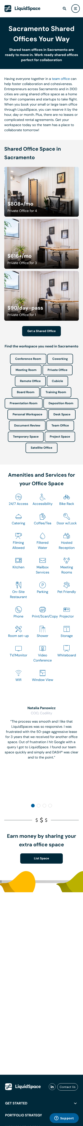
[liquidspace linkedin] (52, 1087)
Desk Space (61, 414)
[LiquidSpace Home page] (22, 8)
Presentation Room (23, 403)
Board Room (25, 392)
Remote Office (30, 381)
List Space (41, 858)
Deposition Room (61, 403)
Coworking (60, 359)
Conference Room (28, 359)
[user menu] (75, 8)
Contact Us (68, 1087)
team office (61, 78)
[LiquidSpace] (23, 1086)
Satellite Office (41, 448)
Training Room (56, 392)
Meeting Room (26, 370)
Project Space (60, 437)
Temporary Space (26, 437)
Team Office (60, 426)
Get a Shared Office (41, 331)
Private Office (57, 370)
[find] (64, 8)
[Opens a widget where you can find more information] (64, 1118)
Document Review (27, 426)
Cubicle (57, 381)
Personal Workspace (27, 414)
